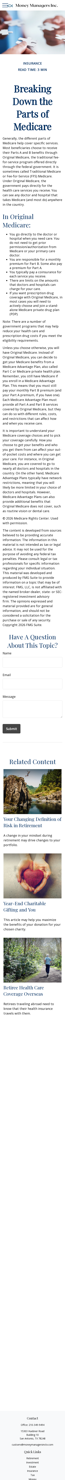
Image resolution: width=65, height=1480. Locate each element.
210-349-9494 (36, 1424)
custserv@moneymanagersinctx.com (32, 1444)
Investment (32, 1462)
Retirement (32, 1458)
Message (9, 696)
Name (7, 653)
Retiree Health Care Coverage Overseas (23, 990)
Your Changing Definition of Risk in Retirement (32, 822)
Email (7, 675)
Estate (32, 1466)
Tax (33, 1475)
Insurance (32, 1470)
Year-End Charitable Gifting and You (24, 906)
